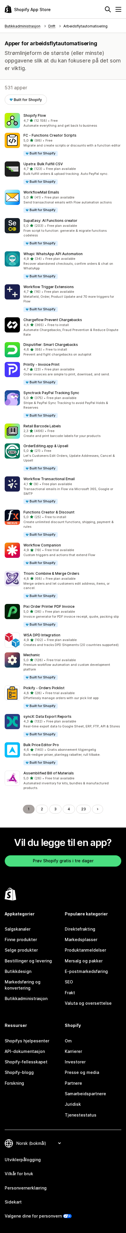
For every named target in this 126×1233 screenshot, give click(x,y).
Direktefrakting (80, 929)
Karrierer (73, 1051)
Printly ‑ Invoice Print (41, 364)
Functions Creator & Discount (48, 512)
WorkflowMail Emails (41, 192)
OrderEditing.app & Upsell (45, 446)
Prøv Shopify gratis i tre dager (63, 860)
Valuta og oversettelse (88, 1003)
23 (83, 809)
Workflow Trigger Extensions (48, 287)
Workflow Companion (42, 545)
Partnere (73, 1083)
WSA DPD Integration (41, 635)
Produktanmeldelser (85, 950)
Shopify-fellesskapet (26, 1061)
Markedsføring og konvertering (22, 984)
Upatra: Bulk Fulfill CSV (43, 164)
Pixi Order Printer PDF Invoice (48, 606)
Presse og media (82, 1072)
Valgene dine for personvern (33, 1215)
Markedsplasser (81, 939)
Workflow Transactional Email (49, 479)
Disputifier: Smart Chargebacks (50, 344)
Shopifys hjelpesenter (27, 1040)
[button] (63, 120)
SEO (69, 981)
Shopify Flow (34, 115)
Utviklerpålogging (23, 1159)
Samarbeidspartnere (85, 1093)
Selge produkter (21, 950)
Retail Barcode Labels (42, 426)
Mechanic (31, 655)
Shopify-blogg (19, 1072)
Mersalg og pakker (84, 960)
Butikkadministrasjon (26, 998)
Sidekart (13, 1201)
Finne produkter (21, 939)
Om (68, 1040)
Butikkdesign (18, 971)
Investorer (75, 1061)
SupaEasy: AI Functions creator (50, 220)
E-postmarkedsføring (86, 971)
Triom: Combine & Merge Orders (51, 573)
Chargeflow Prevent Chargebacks (52, 320)
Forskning (14, 1083)
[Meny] (118, 9)
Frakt (70, 992)
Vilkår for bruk (19, 1173)
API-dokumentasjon (25, 1051)
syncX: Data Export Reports (47, 716)
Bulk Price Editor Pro (41, 745)
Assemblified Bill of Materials (48, 773)
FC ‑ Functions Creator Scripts (49, 135)
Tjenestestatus (80, 1114)
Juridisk (73, 1104)
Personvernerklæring (26, 1187)
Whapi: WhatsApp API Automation (53, 254)
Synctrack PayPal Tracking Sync (51, 393)
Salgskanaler (17, 929)
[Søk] (108, 9)
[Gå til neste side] (97, 809)
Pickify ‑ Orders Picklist (43, 688)
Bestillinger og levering (28, 960)
